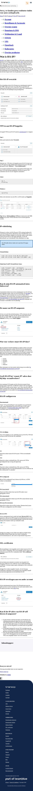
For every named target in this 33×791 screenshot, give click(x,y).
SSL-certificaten (9, 727)
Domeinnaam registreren (11, 720)
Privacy (7, 782)
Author (9, 674)
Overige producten (12, 52)
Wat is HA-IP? (21, 16)
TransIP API (8, 741)
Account (8, 19)
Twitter (7, 692)
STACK (8, 38)
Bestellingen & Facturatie (15, 23)
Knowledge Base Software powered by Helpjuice (16, 785)
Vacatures (8, 754)
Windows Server (9, 706)
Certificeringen (9, 746)
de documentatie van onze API (16, 299)
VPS (5, 16)
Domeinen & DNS (12, 30)
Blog (7, 759)
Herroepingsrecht (9, 770)
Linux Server (8, 708)
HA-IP (15, 16)
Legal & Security (9, 768)
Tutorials (7, 743)
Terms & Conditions (14, 782)
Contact (7, 757)
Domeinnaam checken (10, 722)
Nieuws (7, 752)
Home (1, 16)
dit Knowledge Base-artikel (15, 407)
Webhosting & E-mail (13, 34)
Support (7, 736)
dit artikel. (28, 293)
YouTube (8, 697)
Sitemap (7, 762)
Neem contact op (4, 671)
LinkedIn (8, 695)
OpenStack (9, 45)
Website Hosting (9, 725)
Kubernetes (9, 49)
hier (15, 588)
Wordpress (8, 729)
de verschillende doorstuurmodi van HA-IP (15, 368)
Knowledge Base (9, 738)
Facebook (8, 690)
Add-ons (10, 16)
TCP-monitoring (4, 297)
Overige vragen (11, 27)
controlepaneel (22, 132)
